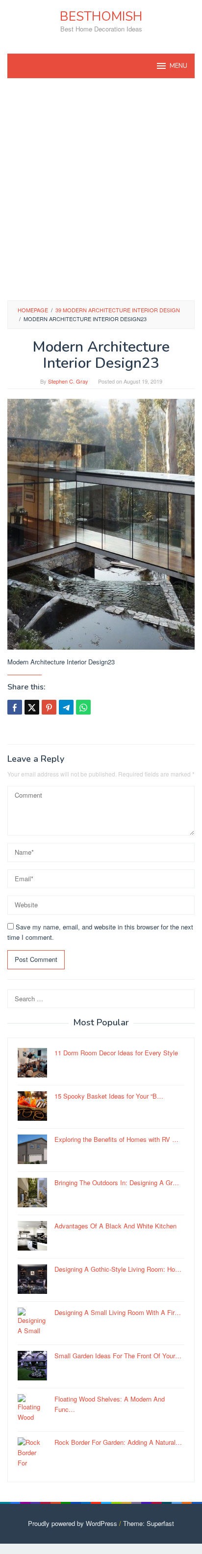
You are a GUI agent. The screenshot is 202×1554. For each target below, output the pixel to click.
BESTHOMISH (101, 16)
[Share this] (14, 707)
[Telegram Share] (66, 707)
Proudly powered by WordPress (72, 1523)
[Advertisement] (101, 189)
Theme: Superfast (148, 1523)
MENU (178, 65)
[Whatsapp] (83, 707)
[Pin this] (49, 707)
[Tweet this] (32, 707)
